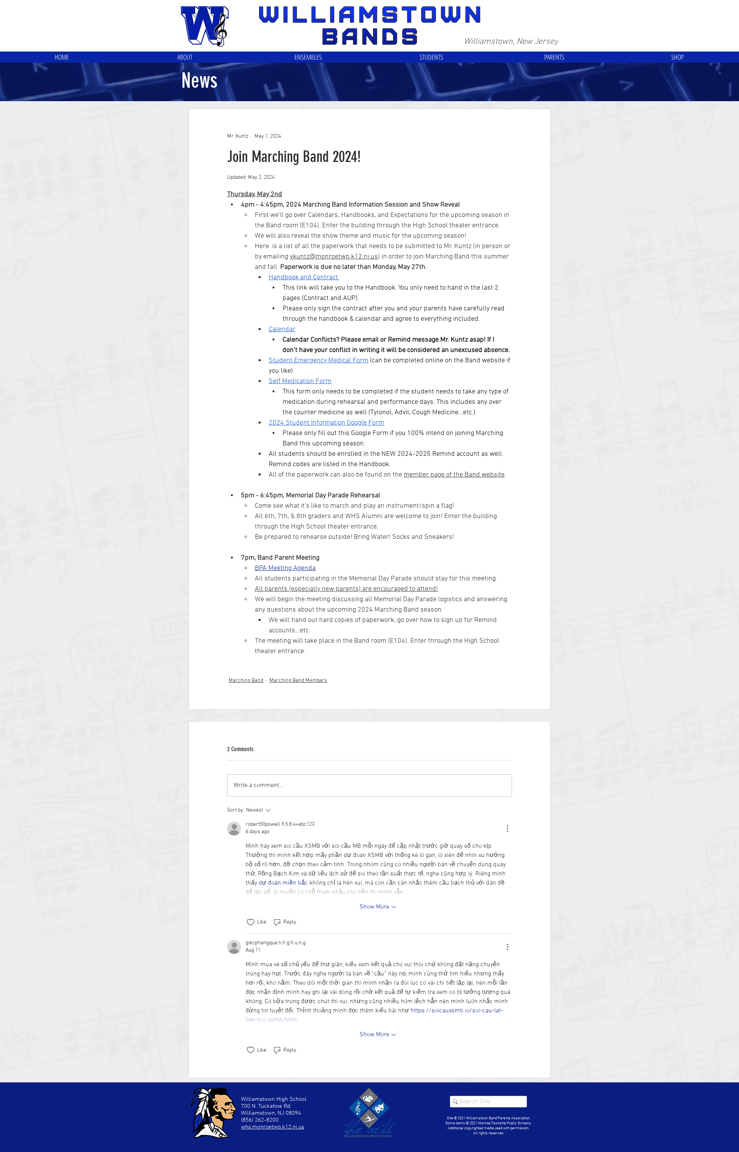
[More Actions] (507, 828)
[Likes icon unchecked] (251, 922)
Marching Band (246, 680)
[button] (184, 57)
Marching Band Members (298, 680)
